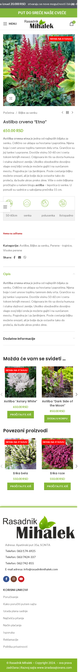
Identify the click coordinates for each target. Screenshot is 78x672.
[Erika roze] (57, 453)
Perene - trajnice (61, 245)
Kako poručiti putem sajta (19, 604)
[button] (57, 418)
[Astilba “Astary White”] (20, 382)
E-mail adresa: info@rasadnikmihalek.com (31, 569)
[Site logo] (39, 23)
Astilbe (24, 245)
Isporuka (9, 632)
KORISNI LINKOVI (15, 590)
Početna (8, 112)
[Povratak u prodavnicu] (67, 112)
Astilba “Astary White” (20, 401)
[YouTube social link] (21, 579)
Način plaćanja (12, 625)
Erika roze (57, 473)
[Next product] (72, 112)
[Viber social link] (25, 257)
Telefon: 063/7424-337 (20, 557)
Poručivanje (10, 597)
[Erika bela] (20, 453)
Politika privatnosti (15, 646)
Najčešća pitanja (13, 618)
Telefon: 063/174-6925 (20, 551)
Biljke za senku (28, 112)
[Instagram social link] (14, 579)
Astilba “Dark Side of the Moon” (57, 403)
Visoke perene (12, 250)
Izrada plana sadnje (15, 611)
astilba (40, 185)
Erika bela (20, 473)
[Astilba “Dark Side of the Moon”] (57, 382)
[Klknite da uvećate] (11, 98)
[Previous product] (62, 112)
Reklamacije (10, 639)
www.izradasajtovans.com (54, 667)
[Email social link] (19, 257)
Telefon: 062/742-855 (19, 563)
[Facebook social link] (14, 257)
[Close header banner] (73, 4)
